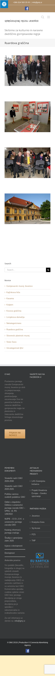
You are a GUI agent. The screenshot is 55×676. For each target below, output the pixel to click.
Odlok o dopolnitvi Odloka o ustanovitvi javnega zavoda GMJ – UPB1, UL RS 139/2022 (15, 508)
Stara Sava (11, 342)
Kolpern (9, 305)
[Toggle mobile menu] (48, 17)
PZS (34, 534)
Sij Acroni (36, 528)
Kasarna (10, 298)
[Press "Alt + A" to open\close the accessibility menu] (4, 4)
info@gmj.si (37, 2)
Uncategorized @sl (14, 348)
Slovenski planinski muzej (17, 335)
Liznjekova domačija (15, 317)
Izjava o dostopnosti (13, 546)
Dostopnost (10, 553)
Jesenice (36, 516)
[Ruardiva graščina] (27, 195)
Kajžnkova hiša (13, 292)
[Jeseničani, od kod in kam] (27, 103)
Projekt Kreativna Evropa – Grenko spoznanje (39, 493)
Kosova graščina (13, 311)
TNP (34, 540)
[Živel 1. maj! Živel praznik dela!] (27, 57)
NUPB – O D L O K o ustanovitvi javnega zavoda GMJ (14, 522)
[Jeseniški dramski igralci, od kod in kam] (27, 149)
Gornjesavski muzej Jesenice (19, 286)
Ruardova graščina (14, 329)
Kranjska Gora (38, 522)
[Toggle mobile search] (42, 17)
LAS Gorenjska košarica (38, 482)
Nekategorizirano (13, 323)
